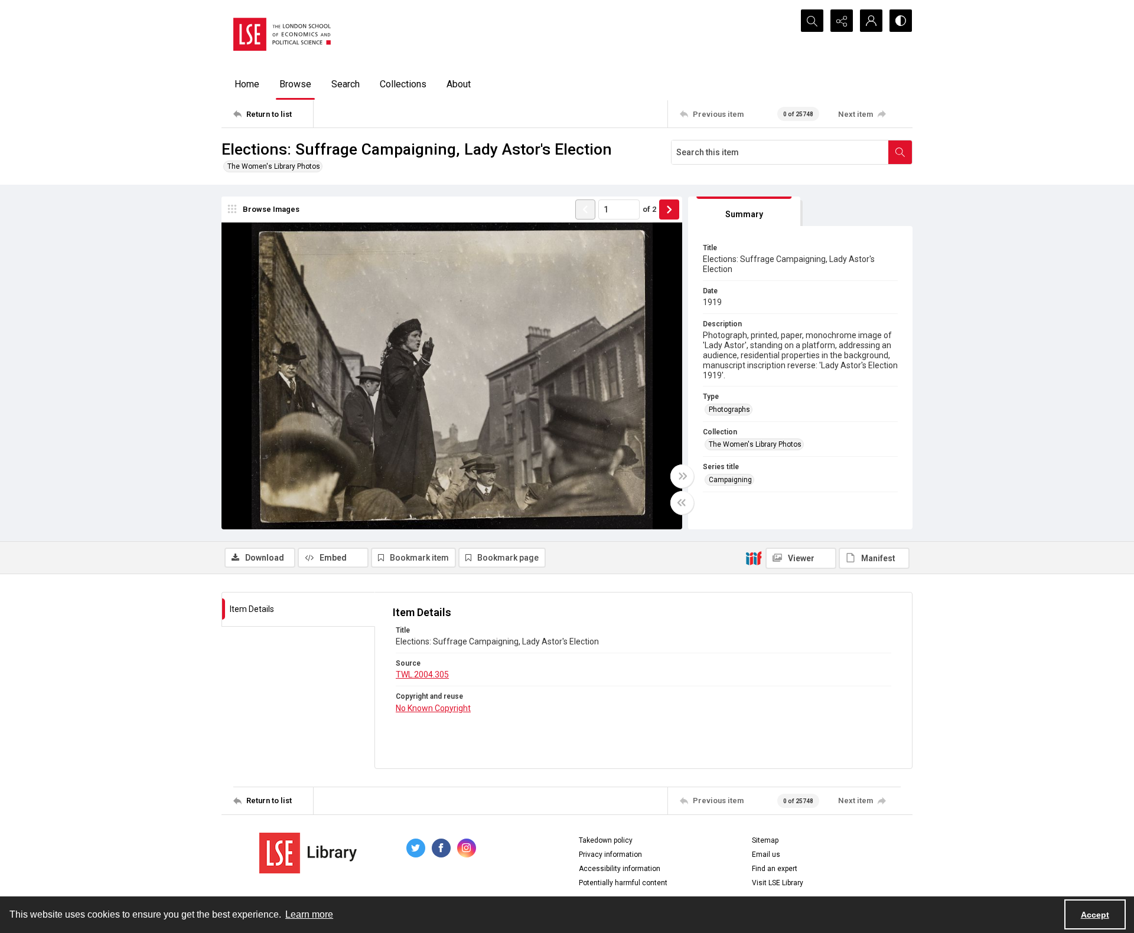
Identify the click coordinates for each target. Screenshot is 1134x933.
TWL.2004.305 (422, 674)
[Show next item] (669, 209)
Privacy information (610, 854)
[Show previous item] (585, 209)
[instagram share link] (466, 848)
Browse (295, 84)
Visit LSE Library (777, 883)
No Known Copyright (433, 708)
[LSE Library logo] (308, 853)
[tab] (744, 212)
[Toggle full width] (682, 476)
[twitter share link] (415, 848)
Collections (403, 84)
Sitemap (765, 840)
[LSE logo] (282, 34)
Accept (1095, 914)
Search (345, 84)
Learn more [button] (309, 914)
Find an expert (774, 869)
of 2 (649, 209)
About (459, 84)
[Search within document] (900, 152)
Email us (766, 854)
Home (246, 84)
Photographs (729, 409)
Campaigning (730, 480)
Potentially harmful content (623, 883)
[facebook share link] (441, 848)
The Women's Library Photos (273, 166)
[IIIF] (753, 558)
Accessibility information (619, 869)
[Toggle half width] (682, 503)
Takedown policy (606, 840)
